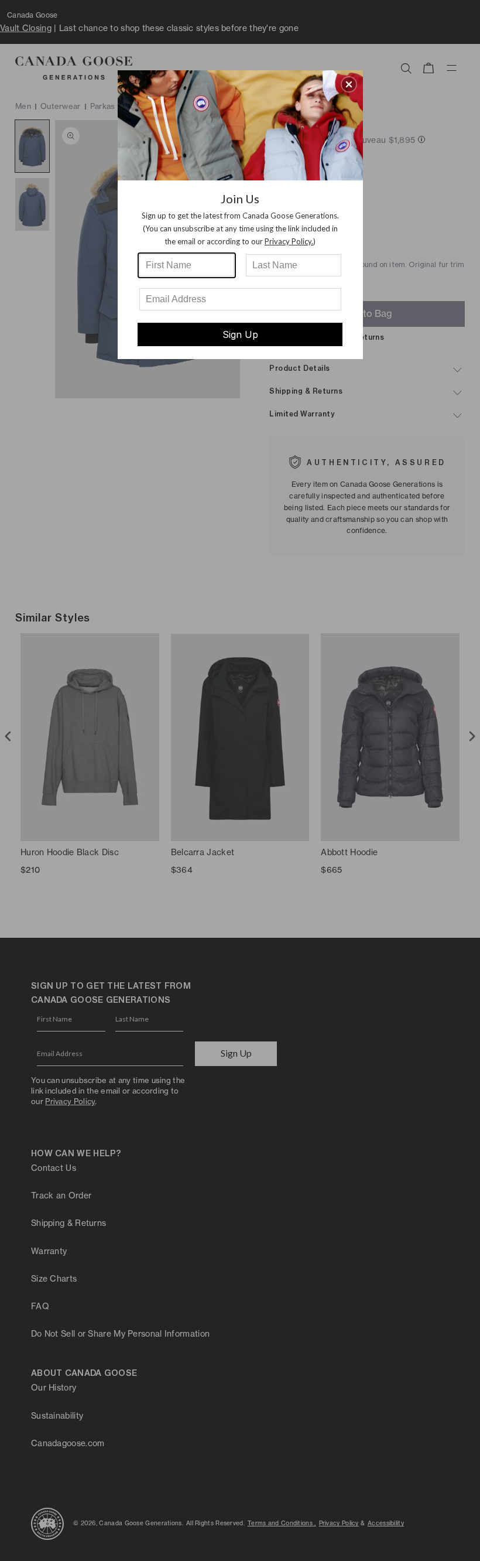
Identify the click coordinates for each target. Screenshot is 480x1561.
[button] (349, 84)
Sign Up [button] (240, 334)
